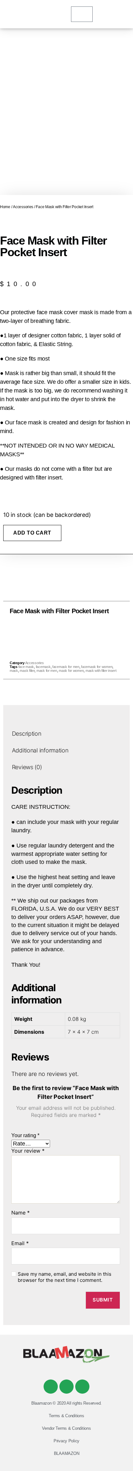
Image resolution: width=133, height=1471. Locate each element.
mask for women (71, 671)
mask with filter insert (101, 671)
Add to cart (32, 533)
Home (5, 207)
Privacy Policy (66, 1440)
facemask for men (65, 667)
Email (20, 1243)
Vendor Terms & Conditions (66, 1428)
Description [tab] (26, 733)
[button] (52, 636)
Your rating (25, 1135)
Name (20, 1213)
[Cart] (82, 14)
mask (14, 671)
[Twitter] (66, 1386)
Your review (28, 1151)
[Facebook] (51, 1386)
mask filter (27, 671)
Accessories (23, 207)
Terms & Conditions (66, 1415)
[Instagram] (82, 1386)
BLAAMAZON (66, 1453)
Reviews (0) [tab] (27, 767)
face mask (26, 667)
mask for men (46, 671)
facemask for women (96, 667)
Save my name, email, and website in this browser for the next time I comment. (64, 1277)
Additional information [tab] (40, 750)
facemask (43, 667)
